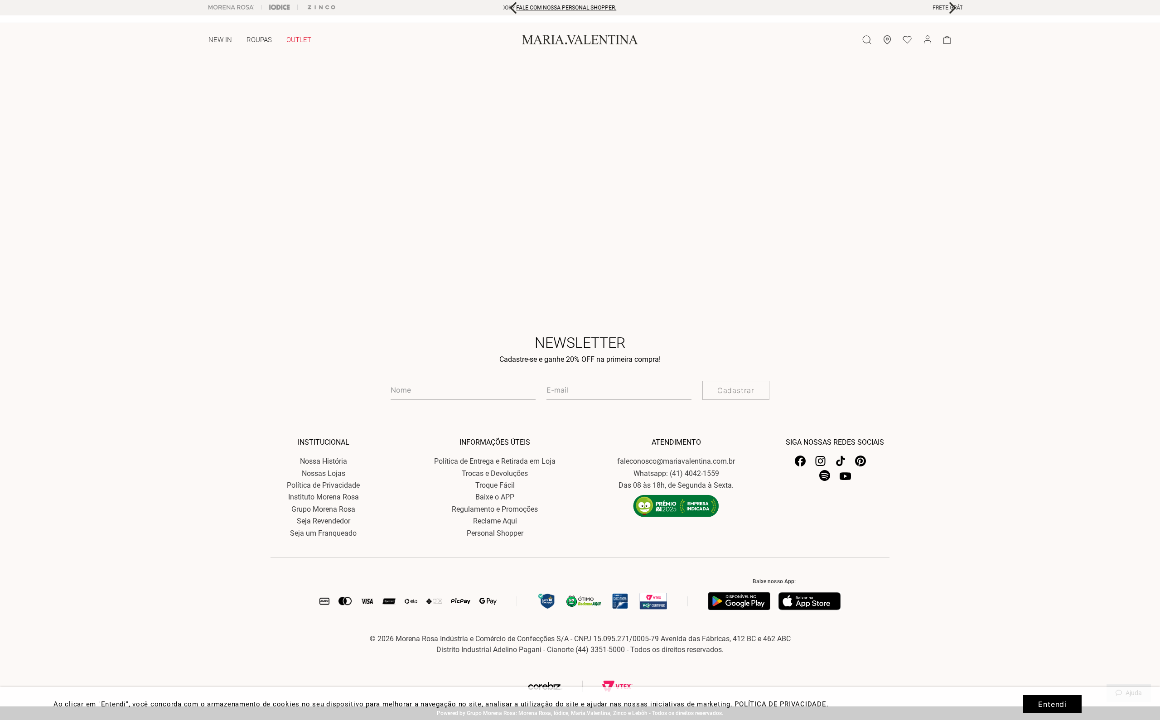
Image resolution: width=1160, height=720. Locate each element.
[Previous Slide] (513, 8)
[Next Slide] (952, 8)
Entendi (1052, 704)
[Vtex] (617, 686)
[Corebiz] (564, 686)
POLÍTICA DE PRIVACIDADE (780, 704)
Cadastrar (735, 390)
